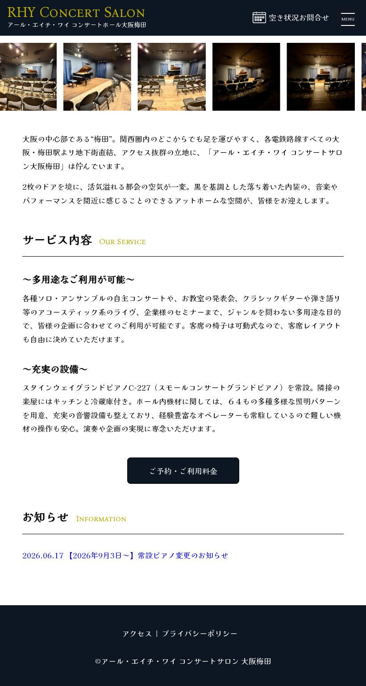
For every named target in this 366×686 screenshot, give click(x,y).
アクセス (137, 633)
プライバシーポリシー (199, 633)
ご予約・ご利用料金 (183, 470)
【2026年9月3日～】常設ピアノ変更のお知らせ (125, 555)
